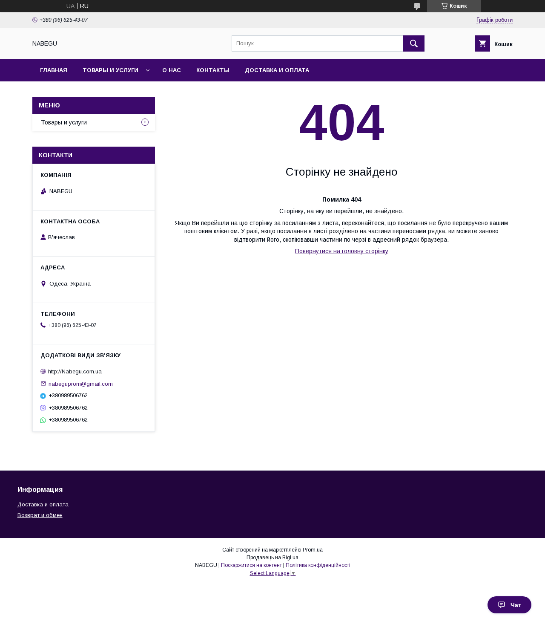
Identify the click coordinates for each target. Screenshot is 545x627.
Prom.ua (313, 550)
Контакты (212, 70)
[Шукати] (414, 43)
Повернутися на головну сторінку (341, 251)
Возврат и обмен (40, 515)
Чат (516, 604)
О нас (171, 70)
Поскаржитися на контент (251, 565)
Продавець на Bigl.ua (272, 558)
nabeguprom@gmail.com (81, 383)
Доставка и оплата (277, 70)
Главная (53, 70)
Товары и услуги (110, 70)
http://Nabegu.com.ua (75, 371)
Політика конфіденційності (318, 565)
